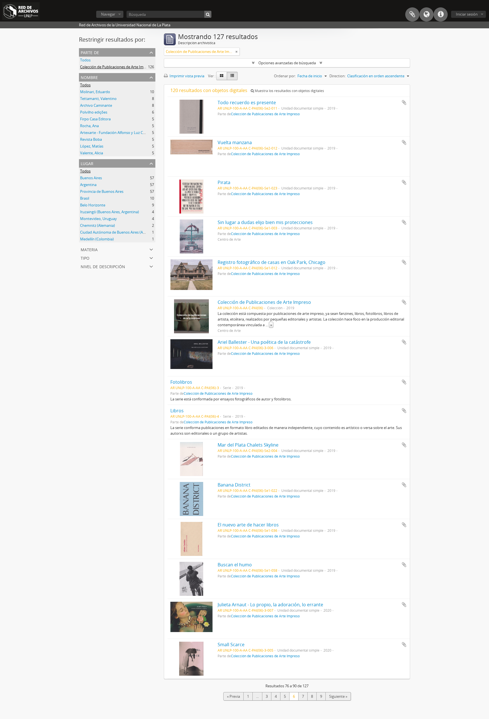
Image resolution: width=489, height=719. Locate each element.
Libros (177, 410)
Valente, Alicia (91, 152)
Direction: (337, 75)
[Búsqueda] (207, 14)
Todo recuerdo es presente (247, 102)
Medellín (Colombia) (97, 239)
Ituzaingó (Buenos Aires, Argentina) (109, 211)
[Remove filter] (236, 51)
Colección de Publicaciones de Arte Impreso (116, 66)
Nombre (89, 77)
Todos (85, 60)
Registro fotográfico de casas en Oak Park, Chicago (271, 262)
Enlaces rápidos (441, 14)
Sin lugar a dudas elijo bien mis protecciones (265, 222)
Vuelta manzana (235, 142)
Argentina (88, 184)
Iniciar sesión (467, 14)
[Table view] (232, 76)
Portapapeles (412, 14)
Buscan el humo (235, 565)
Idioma (426, 14)
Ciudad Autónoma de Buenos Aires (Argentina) (119, 232)
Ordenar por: (285, 75)
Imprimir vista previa (186, 75)
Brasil (84, 198)
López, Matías (91, 146)
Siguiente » (338, 696)
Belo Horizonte (92, 205)
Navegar (108, 14)
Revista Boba (91, 139)
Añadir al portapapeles (404, 102)
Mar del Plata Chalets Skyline (248, 445)
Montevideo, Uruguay (98, 218)
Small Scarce (231, 644)
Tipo (85, 257)
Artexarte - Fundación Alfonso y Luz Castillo (116, 132)
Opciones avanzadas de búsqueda (287, 62)
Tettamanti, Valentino (98, 98)
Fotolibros (181, 382)
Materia (89, 249)
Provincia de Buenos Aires (101, 191)
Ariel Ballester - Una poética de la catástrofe (264, 342)
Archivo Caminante (96, 105)
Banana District (234, 485)
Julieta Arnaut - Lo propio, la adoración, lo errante (270, 604)
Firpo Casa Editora (95, 118)
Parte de (90, 52)
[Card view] (221, 76)
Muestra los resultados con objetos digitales (289, 90)
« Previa (233, 696)
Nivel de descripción (103, 266)
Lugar (87, 163)
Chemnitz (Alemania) (97, 225)
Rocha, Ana (89, 125)
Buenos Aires (91, 177)
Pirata (224, 182)
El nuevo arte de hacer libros (248, 525)
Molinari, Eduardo (95, 91)
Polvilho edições (93, 112)
